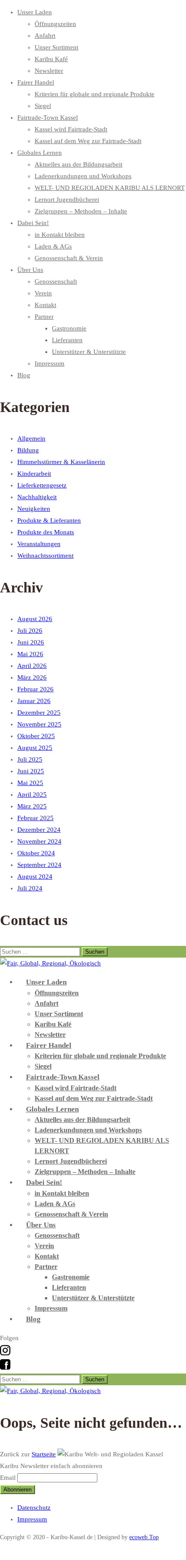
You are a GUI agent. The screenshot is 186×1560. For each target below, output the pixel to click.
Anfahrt (45, 35)
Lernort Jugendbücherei (67, 199)
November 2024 (39, 841)
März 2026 (32, 677)
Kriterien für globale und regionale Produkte (94, 94)
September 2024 (39, 864)
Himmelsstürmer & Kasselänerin (61, 461)
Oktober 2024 (36, 853)
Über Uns (30, 269)
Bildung (28, 450)
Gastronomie (69, 328)
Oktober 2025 (36, 736)
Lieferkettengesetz (42, 485)
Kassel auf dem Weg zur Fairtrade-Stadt (88, 140)
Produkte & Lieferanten (49, 520)
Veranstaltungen (39, 543)
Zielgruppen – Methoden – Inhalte (81, 211)
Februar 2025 (35, 817)
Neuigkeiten (33, 508)
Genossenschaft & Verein (69, 258)
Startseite (44, 1454)
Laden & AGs (53, 246)
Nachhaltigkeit (37, 497)
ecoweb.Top (144, 1537)
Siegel (43, 105)
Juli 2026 (29, 630)
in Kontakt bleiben (60, 234)
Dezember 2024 (39, 829)
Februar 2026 (35, 689)
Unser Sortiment (56, 47)
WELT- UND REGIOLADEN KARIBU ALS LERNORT (110, 187)
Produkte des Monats (45, 532)
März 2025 (32, 806)
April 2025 (32, 794)
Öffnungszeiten (55, 23)
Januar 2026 (34, 700)
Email (8, 1477)
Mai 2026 (30, 654)
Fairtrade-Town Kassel (47, 117)
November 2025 (39, 724)
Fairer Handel (35, 82)
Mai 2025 (30, 782)
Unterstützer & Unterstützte (89, 351)
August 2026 (34, 618)
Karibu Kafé (51, 59)
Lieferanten (67, 340)
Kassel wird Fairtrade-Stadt (71, 129)
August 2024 (34, 876)
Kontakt (45, 304)
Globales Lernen (39, 152)
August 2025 (34, 747)
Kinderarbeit (34, 473)
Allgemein (31, 438)
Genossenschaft (56, 281)
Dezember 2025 (39, 712)
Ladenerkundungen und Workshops (83, 176)
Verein (43, 293)
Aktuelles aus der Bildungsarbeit (78, 164)
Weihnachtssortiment (45, 555)
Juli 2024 (29, 888)
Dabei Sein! (33, 222)
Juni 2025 (30, 771)
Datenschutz (34, 1507)
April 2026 (32, 665)
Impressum (49, 363)
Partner (44, 316)
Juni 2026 (30, 642)
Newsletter (49, 70)
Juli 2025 (29, 759)
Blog (23, 375)
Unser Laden (34, 12)
